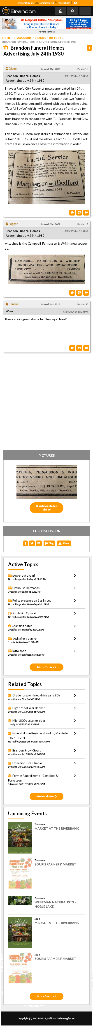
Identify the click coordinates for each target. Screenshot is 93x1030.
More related (45, 796)
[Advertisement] (46, 402)
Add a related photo (48, 507)
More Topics (45, 667)
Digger (13, 68)
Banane (13, 304)
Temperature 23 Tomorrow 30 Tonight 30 (43, 3)
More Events (46, 996)
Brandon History (48, 37)
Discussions (23, 37)
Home (6, 37)
